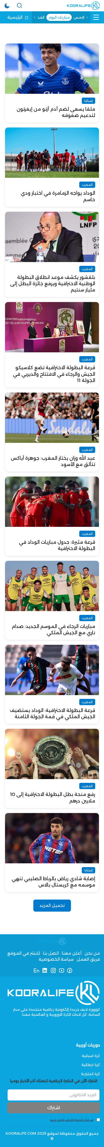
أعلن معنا (72, 953)
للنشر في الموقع (23, 953)
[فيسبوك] (70, 970)
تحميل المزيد (52, 905)
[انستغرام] (53, 970)
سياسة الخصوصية (56, 959)
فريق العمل (88, 959)
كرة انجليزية (90, 1074)
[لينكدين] (45, 970)
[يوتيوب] (61, 970)
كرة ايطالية (91, 1065)
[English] (36, 970)
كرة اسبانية (91, 1055)
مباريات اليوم (59, 17)
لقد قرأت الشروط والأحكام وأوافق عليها (72, 1120)
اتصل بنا (51, 953)
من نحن (92, 953)
